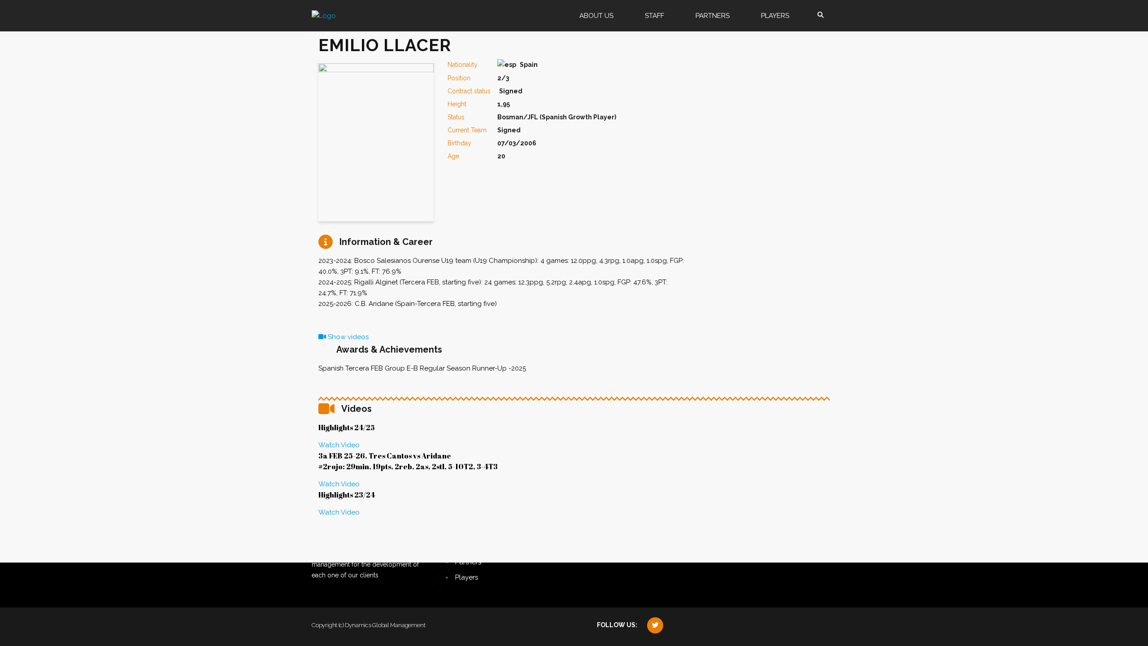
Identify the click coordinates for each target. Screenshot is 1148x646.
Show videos (347, 337)
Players (466, 577)
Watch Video (339, 445)
